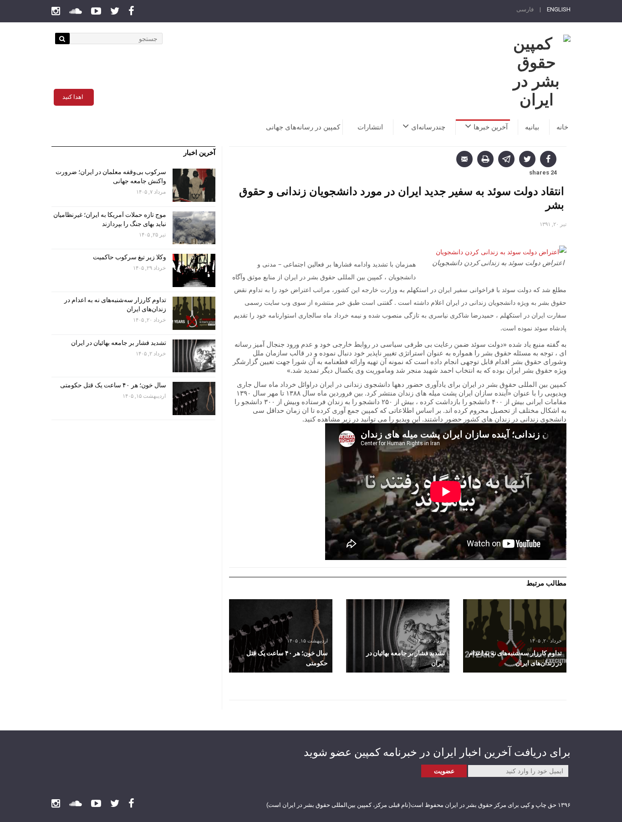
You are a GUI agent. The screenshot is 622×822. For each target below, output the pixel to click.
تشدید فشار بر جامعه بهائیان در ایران (118, 342)
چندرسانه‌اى (428, 127)
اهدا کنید (72, 96)
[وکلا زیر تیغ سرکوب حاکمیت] (194, 270)
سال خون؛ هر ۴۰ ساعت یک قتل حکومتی (113, 385)
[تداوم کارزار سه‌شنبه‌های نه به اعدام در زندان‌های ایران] (514, 636)
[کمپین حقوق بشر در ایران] (536, 72)
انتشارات (370, 127)
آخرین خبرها (491, 127)
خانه (562, 127)
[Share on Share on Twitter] (527, 159)
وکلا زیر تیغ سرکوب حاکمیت (129, 257)
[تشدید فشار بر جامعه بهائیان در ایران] (397, 636)
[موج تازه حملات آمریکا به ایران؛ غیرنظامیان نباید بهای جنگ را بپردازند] (194, 228)
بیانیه (532, 127)
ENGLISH (559, 9)
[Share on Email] (464, 159)
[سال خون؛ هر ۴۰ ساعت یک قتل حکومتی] (280, 636)
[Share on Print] (485, 159)
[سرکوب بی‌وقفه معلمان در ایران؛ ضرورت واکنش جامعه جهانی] (194, 185)
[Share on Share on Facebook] (548, 159)
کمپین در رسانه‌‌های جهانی (303, 127)
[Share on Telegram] (506, 159)
